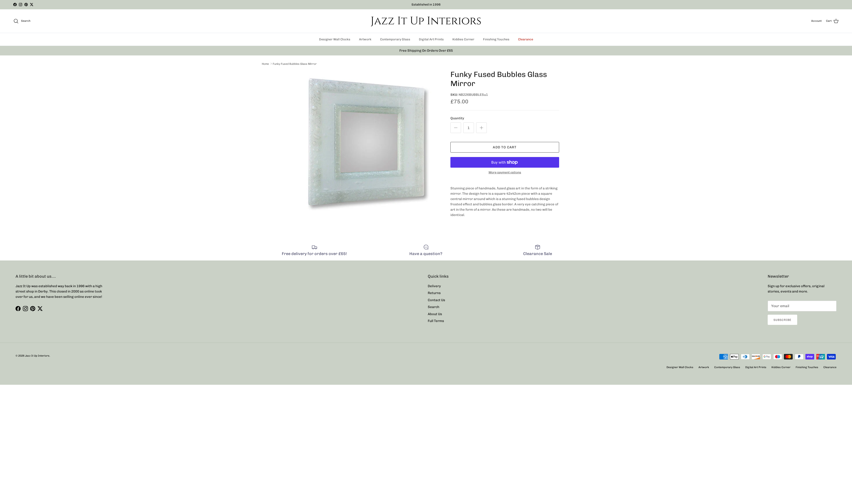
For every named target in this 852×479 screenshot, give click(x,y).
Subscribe (782, 320)
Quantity (457, 118)
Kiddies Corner (463, 39)
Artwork (365, 39)
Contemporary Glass (395, 39)
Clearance (525, 39)
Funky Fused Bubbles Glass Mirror (295, 63)
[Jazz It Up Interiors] (426, 21)
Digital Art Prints (431, 39)
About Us (435, 314)
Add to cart (505, 147)
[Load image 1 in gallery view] (367, 144)
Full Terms (436, 321)
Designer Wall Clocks (334, 39)
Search (433, 307)
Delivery (434, 286)
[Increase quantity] (481, 127)
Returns (434, 293)
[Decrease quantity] (455, 127)
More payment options (505, 172)
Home (265, 63)
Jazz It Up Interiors (37, 355)
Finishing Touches (496, 39)
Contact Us (436, 300)
